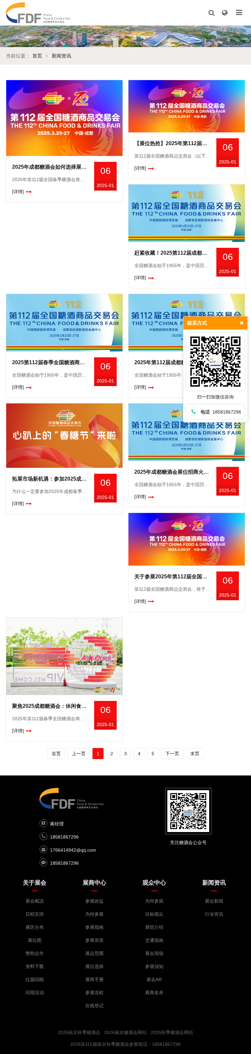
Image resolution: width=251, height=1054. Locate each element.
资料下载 (34, 966)
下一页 (172, 753)
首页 (37, 56)
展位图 (35, 940)
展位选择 (94, 966)
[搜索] (211, 13)
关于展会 (34, 882)
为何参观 (154, 901)
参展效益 (94, 901)
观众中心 (154, 882)
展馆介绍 (154, 927)
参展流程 (94, 992)
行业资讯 (214, 914)
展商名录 (154, 992)
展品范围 (94, 953)
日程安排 (34, 914)
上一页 (79, 753)
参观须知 (154, 966)
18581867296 (64, 837)
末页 (194, 753)
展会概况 (34, 901)
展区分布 (34, 927)
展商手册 (94, 979)
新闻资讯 (61, 56)
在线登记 (94, 1005)
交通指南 (154, 940)
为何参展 (94, 914)
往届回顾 (34, 979)
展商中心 (94, 882)
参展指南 (94, 927)
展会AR (154, 979)
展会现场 (154, 953)
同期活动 (34, 992)
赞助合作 (34, 953)
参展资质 (94, 940)
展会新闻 (214, 901)
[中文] (224, 13)
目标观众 (154, 914)
